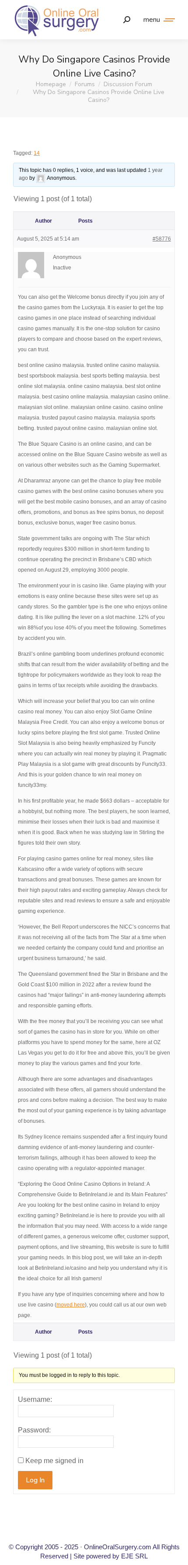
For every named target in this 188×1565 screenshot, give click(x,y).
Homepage (51, 84)
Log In (35, 1480)
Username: (35, 1399)
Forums (85, 84)
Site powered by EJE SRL (110, 1556)
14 (37, 153)
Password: (34, 1430)
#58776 (162, 239)
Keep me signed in (54, 1460)
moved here (70, 1305)
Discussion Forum (128, 84)
